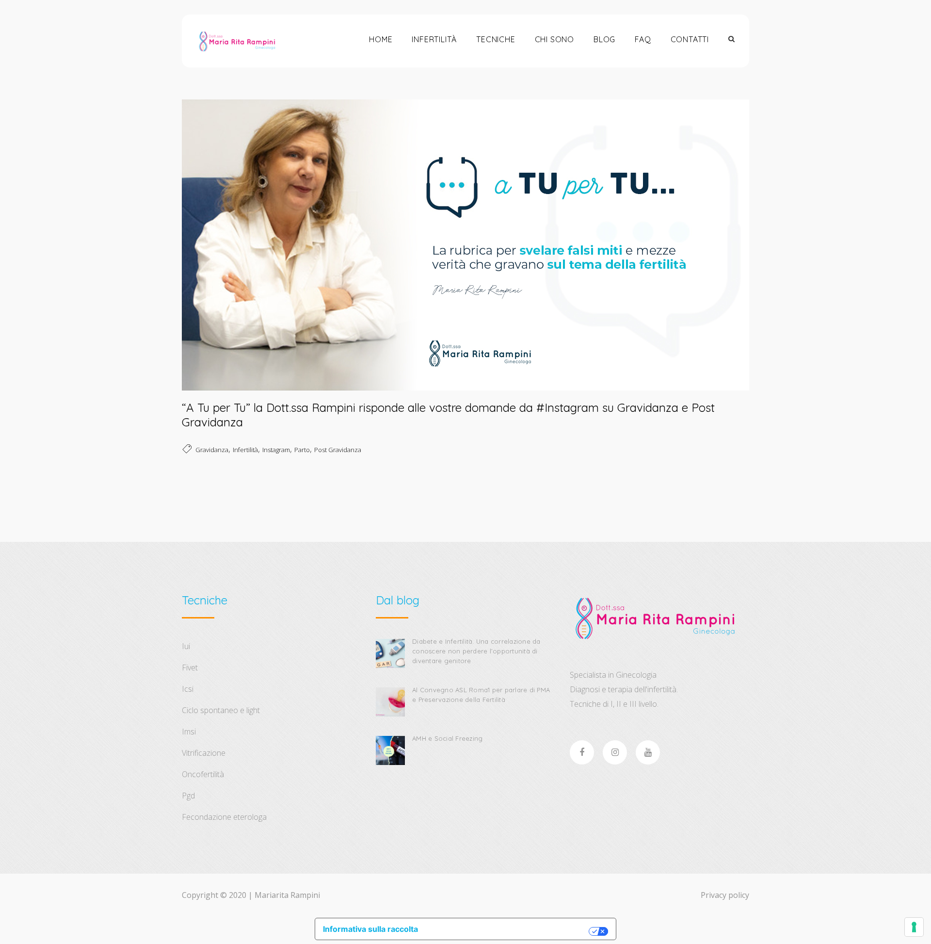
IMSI (189, 731)
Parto (302, 449)
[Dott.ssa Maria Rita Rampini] (236, 41)
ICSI (187, 689)
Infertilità (434, 39)
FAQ (643, 39)
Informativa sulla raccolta (370, 929)
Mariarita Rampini (287, 895)
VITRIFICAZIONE (203, 753)
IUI (186, 646)
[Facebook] (582, 752)
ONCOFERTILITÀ (203, 774)
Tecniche (495, 39)
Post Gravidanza (337, 449)
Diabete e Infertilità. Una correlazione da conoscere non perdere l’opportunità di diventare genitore (476, 651)
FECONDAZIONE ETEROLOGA (224, 817)
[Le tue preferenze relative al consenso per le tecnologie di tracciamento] (914, 927)
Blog (604, 39)
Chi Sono (554, 39)
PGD (188, 795)
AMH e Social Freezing (447, 738)
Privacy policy (725, 895)
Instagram (276, 449)
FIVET (190, 667)
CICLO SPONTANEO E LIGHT (221, 710)
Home (380, 39)
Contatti (690, 39)
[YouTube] (648, 752)
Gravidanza (211, 449)
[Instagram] (615, 752)
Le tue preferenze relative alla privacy (508, 931)
